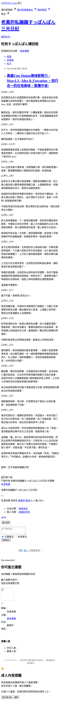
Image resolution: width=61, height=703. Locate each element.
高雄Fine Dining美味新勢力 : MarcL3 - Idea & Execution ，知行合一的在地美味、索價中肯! (32, 81)
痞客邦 (21, 500)
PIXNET (13, 660)
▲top (3, 517)
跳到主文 (5, 37)
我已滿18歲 (7, 697)
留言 (28, 500)
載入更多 (6, 523)
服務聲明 (30, 663)
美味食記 (23, 508)
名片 (9, 63)
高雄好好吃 (24, 512)
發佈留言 (6, 540)
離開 (16, 697)
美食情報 (24, 51)
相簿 (9, 56)
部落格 (10, 60)
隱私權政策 (50, 660)
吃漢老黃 (5, 484)
